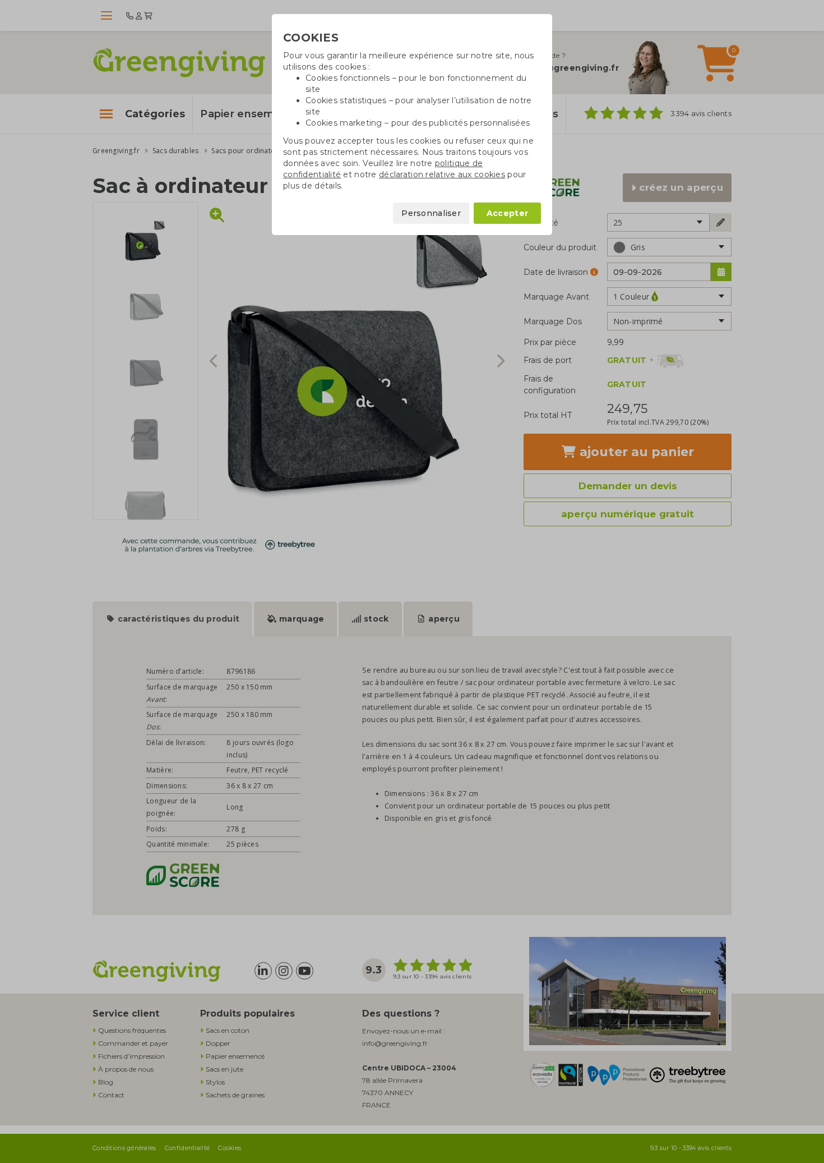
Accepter (507, 213)
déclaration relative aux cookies (442, 174)
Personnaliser (431, 213)
